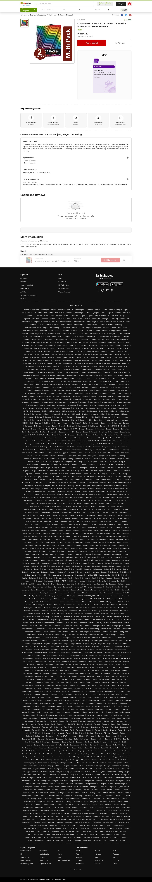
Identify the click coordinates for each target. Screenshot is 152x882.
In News (23, 282)
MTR (114, 851)
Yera (96, 857)
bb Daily (23, 299)
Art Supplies (25, 244)
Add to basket (92, 43)
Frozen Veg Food (26, 864)
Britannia (79, 860)
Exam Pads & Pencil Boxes (42, 244)
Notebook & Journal (61, 244)
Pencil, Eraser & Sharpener (94, 244)
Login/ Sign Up (121, 3)
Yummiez (79, 857)
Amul (78, 851)
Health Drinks (44, 854)
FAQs (60, 278)
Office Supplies (76, 244)
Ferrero (97, 864)
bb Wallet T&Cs (63, 288)
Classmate (81, 20)
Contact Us (62, 282)
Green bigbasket (26, 285)
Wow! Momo (99, 860)
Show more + (76, 869)
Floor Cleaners (25, 860)
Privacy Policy (25, 288)
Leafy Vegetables (63, 860)
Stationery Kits (31, 247)
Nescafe (98, 851)
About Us (23, 278)
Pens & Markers (112, 244)
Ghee (59, 851)
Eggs (59, 857)
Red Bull (79, 854)
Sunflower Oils (25, 851)
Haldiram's (80, 864)
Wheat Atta (43, 851)
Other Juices (43, 860)
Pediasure (116, 854)
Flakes (59, 854)
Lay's (115, 864)
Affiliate (23, 292)
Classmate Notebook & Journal (41, 254)
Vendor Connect (64, 292)
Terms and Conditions (28, 295)
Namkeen (42, 857)
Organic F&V (25, 857)
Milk (21, 854)
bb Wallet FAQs (63, 285)
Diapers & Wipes (45, 864)
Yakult (115, 857)
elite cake (98, 854)
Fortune (116, 860)
